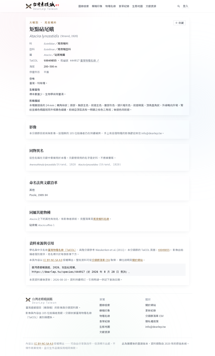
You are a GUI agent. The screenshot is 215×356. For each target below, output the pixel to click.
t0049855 (164, 250)
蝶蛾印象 (97, 6)
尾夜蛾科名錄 (101, 219)
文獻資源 (151, 6)
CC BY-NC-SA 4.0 (52, 260)
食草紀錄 (124, 6)
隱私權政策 (152, 321)
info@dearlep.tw (155, 326)
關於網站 (137, 260)
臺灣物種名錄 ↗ (89, 60)
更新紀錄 (150, 310)
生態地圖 (137, 6)
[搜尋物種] (179, 6)
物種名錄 (110, 6)
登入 (185, 6)
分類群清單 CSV (101, 260)
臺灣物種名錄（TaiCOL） (62, 250)
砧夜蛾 (42, 225)
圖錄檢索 (83, 6)
